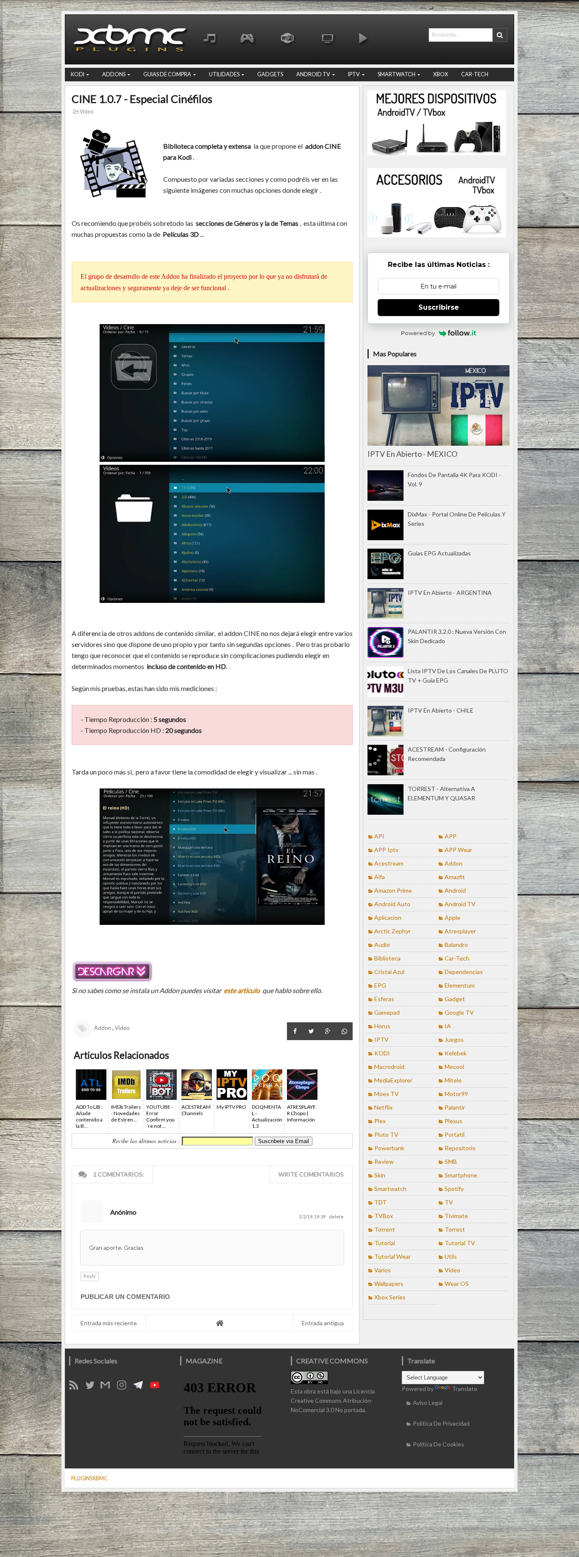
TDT (380, 1202)
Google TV (459, 1012)
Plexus (453, 1120)
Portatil (455, 1134)
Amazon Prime (393, 890)
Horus (382, 1026)
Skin (379, 1175)
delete (336, 1216)
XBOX (440, 74)
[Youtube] (157, 1387)
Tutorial (384, 1242)
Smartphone (461, 1175)
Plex (380, 1120)
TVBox (383, 1215)
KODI (77, 74)
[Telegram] (141, 1387)
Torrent (384, 1229)
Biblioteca (387, 958)
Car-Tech (457, 958)
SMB (451, 1161)
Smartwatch (390, 1188)
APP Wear (458, 849)
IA (448, 1026)
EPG (380, 985)
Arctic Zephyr (392, 931)
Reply (90, 1276)
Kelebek (456, 1053)
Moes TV (386, 1093)
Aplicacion (387, 917)
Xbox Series (390, 1297)
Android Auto (392, 904)
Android (455, 890)
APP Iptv (386, 849)
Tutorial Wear (392, 1256)
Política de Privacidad (441, 1423)
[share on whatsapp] (344, 1031)
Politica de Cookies (438, 1444)
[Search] (500, 35)
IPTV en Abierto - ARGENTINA (450, 592)
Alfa (379, 876)
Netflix (383, 1107)
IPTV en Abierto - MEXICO (412, 453)
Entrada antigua (323, 1323)
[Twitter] (93, 1387)
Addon (102, 1027)
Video (86, 111)
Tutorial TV (460, 1242)
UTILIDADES (224, 74)
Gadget (455, 998)
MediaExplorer (393, 1080)
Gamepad (387, 1012)
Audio (382, 944)
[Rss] (76, 1387)
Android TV (460, 904)
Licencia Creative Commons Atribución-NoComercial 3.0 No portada (333, 1400)
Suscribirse (438, 307)
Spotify (454, 1188)
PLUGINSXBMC (89, 1478)
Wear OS (457, 1283)
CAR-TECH (474, 74)
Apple (452, 917)
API (379, 836)
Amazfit (455, 876)
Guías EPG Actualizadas (439, 553)
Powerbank (389, 1148)
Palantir (455, 1107)
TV (449, 1202)
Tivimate (456, 1215)
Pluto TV (386, 1134)
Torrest (455, 1229)
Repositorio (460, 1148)
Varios (382, 1270)
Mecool (454, 1066)
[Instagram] (124, 1387)
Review (384, 1161)
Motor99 (456, 1093)
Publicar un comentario (125, 1296)
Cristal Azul (389, 971)
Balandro (456, 944)
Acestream (389, 863)
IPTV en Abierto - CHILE (440, 710)
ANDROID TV (313, 74)
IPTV (354, 74)
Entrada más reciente (109, 1323)
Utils (451, 1256)
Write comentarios (311, 1174)
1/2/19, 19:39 (312, 1216)
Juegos (454, 1039)
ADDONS (113, 74)
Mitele (453, 1080)
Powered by (418, 333)
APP (451, 836)
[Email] (108, 1387)
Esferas (384, 998)
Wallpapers (389, 1283)
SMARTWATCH (396, 74)
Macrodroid (389, 1066)
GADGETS (270, 74)
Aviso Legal (428, 1402)
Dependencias (464, 971)
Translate (464, 1388)
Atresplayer (460, 931)
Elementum (460, 985)
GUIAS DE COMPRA (167, 74)
